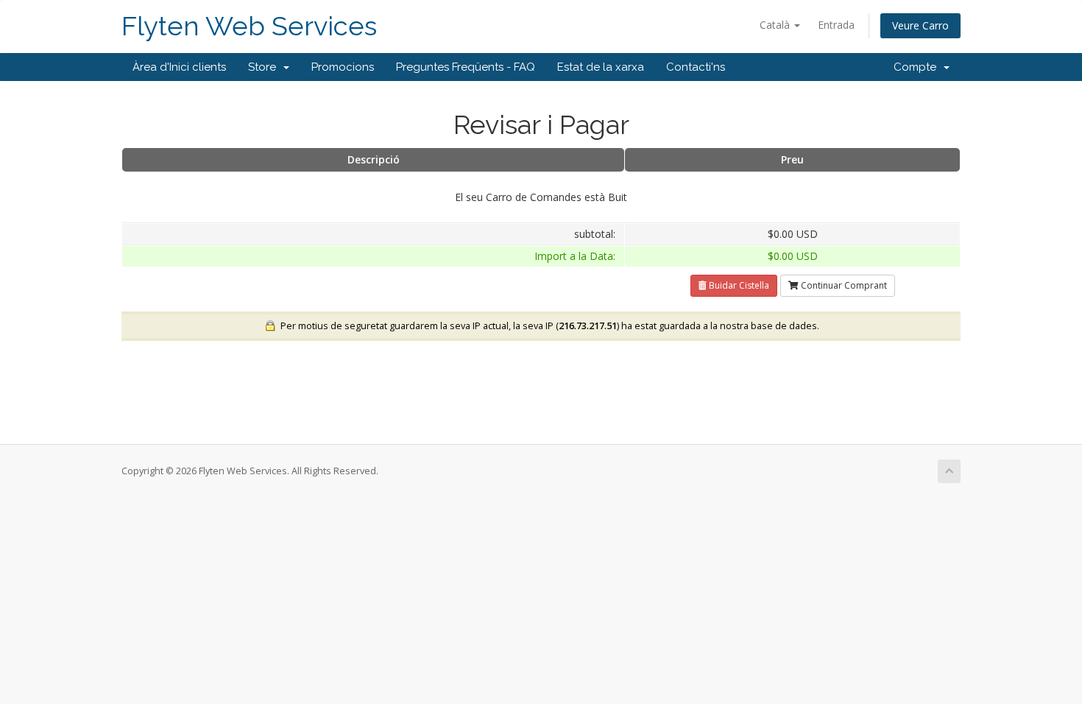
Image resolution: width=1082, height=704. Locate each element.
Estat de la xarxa (600, 67)
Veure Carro (920, 25)
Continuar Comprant (843, 285)
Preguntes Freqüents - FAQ (465, 67)
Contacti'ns (695, 67)
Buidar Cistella (738, 285)
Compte (918, 67)
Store (265, 67)
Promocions (342, 67)
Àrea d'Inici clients (179, 67)
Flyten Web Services (249, 26)
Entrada (836, 25)
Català (776, 25)
